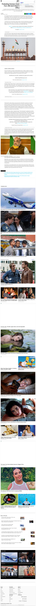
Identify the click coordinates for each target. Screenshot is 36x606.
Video (2, 600)
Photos (2, 599)
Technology (2, 593)
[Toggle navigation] (1, 1)
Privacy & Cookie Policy (13, 593)
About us (19, 588)
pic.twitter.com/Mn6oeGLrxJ (27, 27)
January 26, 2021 (21, 29)
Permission (11, 589)
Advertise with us (12, 588)
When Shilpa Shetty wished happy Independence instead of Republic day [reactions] (18, 172)
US (1, 589)
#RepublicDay (19, 27)
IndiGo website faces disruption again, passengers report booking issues (13, 209)
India (1, 588)
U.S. (10, 601)
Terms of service (12, 592)
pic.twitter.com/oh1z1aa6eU (22, 123)
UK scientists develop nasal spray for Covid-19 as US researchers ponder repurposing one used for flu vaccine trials (17, 176)
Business (2, 592)
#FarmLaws (14, 27)
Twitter (25, 598)
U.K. (10, 600)
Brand (19, 589)
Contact (19, 593)
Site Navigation (20, 592)
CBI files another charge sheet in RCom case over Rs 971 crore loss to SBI (13, 256)
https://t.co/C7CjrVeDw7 (28, 92)
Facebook (24, 596)
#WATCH (10, 26)
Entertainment (3, 596)
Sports (2, 595)
